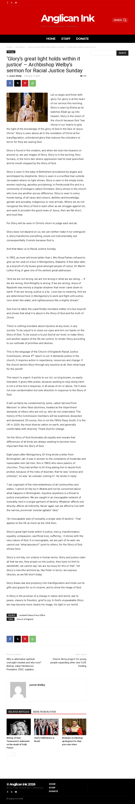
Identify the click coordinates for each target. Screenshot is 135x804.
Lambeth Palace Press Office (32, 615)
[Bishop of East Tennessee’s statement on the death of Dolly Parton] (19, 727)
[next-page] (14, 754)
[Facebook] (7, 3)
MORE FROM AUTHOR (44, 712)
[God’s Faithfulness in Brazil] (46, 727)
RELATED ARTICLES (19, 712)
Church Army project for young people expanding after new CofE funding (68, 662)
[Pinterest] (25, 83)
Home (9, 47)
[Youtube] (16, 3)
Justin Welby (16, 76)
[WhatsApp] (32, 83)
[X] (11, 3)
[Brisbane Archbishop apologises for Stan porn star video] (74, 727)
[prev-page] (9, 754)
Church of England (25, 619)
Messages (20, 47)
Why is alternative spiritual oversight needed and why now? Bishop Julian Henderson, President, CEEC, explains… (24, 664)
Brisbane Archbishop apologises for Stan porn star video (72, 741)
